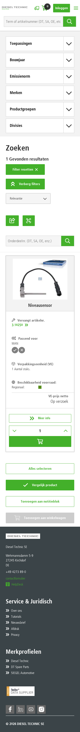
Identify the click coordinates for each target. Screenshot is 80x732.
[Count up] (65, 431)
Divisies (16, 125)
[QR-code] (29, 220)
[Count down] (14, 431)
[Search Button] (69, 21)
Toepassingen (21, 43)
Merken (16, 92)
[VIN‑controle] (36, 8)
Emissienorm (20, 76)
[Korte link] (12, 220)
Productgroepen (23, 109)
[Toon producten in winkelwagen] (44, 8)
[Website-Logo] (15, 8)
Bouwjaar (17, 60)
